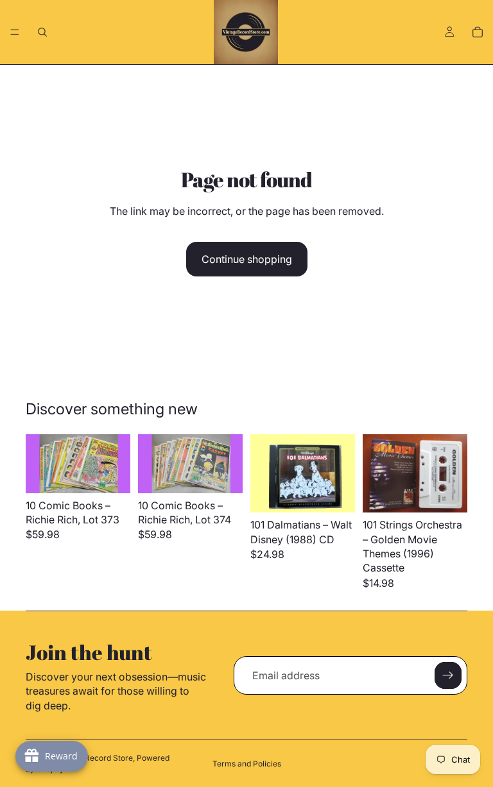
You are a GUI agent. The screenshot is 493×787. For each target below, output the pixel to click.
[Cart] (477, 32)
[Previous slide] (40, 464)
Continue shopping (247, 259)
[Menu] (15, 32)
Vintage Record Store (94, 758)
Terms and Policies (246, 763)
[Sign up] (448, 675)
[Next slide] (116, 464)
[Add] (335, 492)
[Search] (42, 32)
